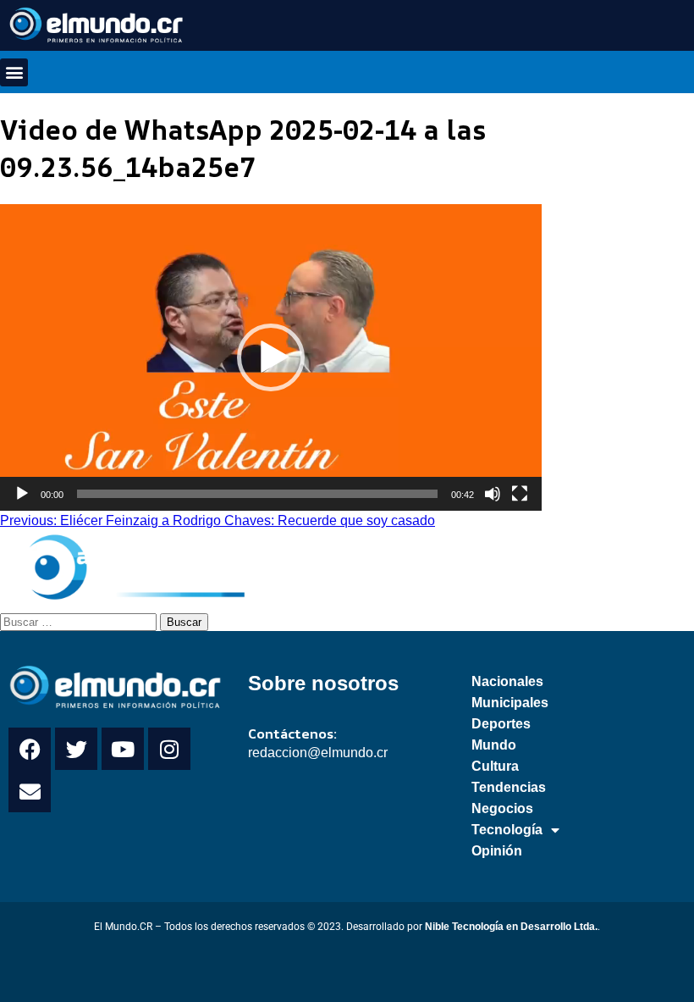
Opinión (496, 851)
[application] (271, 357)
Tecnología (507, 829)
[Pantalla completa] (519, 493)
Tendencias (508, 787)
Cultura (495, 766)
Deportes (501, 724)
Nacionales (507, 681)
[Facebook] (29, 749)
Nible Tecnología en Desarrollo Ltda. (511, 927)
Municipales (509, 702)
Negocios (502, 808)
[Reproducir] (22, 493)
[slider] (257, 494)
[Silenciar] (492, 493)
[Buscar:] (80, 621)
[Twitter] (76, 749)
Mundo (493, 745)
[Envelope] (29, 791)
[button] (14, 72)
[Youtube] (123, 749)
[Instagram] (169, 749)
